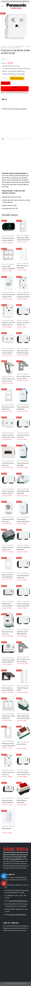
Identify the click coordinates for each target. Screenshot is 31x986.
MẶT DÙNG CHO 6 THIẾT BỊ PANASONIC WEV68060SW (8, 718)
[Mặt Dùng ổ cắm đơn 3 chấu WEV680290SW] (8, 563)
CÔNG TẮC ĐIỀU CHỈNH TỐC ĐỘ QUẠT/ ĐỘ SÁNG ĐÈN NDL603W (23, 718)
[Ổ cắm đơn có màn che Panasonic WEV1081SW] (8, 423)
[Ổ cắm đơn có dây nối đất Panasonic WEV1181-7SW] (8, 311)
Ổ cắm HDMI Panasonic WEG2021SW (8, 464)
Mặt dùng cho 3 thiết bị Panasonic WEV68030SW (8, 744)
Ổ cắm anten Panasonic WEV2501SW (8, 520)
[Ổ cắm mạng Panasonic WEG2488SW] (23, 451)
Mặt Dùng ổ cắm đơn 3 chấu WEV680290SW (7, 576)
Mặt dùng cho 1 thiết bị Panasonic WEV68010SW (23, 238)
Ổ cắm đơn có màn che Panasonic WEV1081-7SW (7, 353)
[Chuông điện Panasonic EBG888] (23, 676)
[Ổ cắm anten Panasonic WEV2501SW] (8, 508)
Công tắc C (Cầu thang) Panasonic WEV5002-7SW (8, 493)
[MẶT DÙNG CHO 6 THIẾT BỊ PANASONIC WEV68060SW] (8, 704)
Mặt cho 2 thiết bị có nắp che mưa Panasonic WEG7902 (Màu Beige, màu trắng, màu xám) (23, 379)
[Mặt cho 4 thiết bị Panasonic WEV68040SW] (8, 255)
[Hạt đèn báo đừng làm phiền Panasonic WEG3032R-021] (8, 536)
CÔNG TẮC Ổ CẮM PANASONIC (17, 46)
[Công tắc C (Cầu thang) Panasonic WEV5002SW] (23, 592)
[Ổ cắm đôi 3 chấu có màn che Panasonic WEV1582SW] (8, 761)
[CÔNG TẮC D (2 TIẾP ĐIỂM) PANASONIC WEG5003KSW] (23, 620)
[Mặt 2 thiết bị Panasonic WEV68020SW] (8, 395)
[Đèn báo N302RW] (23, 732)
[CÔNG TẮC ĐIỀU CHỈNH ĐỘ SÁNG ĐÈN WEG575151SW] (23, 480)
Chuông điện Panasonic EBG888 (23, 689)
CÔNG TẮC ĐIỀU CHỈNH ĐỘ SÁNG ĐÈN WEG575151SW (23, 493)
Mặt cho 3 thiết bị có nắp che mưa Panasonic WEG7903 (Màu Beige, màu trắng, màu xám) (8, 381)
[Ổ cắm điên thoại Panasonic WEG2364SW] (23, 508)
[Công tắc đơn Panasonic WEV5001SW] (23, 423)
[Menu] (2, 6)
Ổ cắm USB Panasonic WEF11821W (7, 633)
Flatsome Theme (20, 983)
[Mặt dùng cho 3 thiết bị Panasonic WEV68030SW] (8, 732)
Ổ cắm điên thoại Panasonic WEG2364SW (23, 520)
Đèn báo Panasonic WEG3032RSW (22, 801)
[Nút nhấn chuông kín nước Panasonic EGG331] (8, 283)
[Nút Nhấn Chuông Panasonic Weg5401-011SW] (8, 592)
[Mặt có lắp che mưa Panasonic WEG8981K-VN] (8, 676)
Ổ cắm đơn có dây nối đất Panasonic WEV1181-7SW (8, 325)
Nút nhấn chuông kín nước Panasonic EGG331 (8, 295)
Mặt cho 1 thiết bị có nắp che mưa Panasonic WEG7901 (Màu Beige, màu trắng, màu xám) (23, 661)
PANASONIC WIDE (6, 828)
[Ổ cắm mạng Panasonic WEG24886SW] (23, 395)
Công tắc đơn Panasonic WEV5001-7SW (23, 323)
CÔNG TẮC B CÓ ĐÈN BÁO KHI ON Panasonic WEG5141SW (23, 353)
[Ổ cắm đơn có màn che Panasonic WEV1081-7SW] (8, 339)
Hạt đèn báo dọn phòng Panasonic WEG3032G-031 (8, 240)
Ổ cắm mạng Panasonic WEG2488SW (23, 464)
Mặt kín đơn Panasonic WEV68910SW (22, 267)
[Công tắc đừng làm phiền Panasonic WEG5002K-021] (8, 648)
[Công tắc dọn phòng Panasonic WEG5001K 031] (8, 789)
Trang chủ (4, 46)
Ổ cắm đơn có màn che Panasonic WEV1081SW (8, 436)
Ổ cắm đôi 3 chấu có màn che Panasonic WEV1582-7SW (23, 297)
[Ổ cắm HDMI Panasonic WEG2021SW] (8, 451)
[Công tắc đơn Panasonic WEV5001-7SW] (23, 311)
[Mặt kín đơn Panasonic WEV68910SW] (23, 254)
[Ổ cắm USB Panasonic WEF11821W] (8, 620)
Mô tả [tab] (4, 99)
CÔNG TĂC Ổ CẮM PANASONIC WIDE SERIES (15, 47)
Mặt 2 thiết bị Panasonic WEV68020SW (8, 408)
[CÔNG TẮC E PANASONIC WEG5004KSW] (23, 536)
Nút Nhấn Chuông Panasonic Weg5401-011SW (7, 606)
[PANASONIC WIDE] (8, 817)
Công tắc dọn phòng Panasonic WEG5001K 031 (7, 802)
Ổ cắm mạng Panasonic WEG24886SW (23, 408)
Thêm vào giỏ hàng (17, 78)
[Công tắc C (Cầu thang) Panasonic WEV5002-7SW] (8, 480)
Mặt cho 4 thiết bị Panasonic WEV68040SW (8, 267)
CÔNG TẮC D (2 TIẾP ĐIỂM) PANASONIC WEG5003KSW (22, 634)
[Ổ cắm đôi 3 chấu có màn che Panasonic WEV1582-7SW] (23, 283)
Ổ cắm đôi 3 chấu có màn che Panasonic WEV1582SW (8, 774)
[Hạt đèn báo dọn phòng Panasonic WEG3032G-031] (8, 227)
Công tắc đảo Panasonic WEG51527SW (23, 576)
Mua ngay (5, 83)
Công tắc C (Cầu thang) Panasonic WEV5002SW (23, 605)
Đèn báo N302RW (21, 744)
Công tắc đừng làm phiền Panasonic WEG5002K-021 (8, 662)
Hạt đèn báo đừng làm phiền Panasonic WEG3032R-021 (7, 549)
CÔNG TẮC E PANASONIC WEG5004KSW (23, 548)
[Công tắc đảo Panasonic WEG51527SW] (23, 564)
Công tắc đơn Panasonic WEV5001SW (23, 436)
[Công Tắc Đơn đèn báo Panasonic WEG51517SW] (23, 761)
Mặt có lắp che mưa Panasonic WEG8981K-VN (8, 690)
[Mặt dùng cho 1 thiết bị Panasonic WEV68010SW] (23, 226)
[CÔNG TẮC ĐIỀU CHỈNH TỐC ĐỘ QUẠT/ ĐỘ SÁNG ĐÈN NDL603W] (23, 704)
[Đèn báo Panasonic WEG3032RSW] (23, 789)
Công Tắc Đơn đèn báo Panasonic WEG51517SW (23, 773)
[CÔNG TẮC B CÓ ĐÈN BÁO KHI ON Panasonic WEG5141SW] (23, 339)
